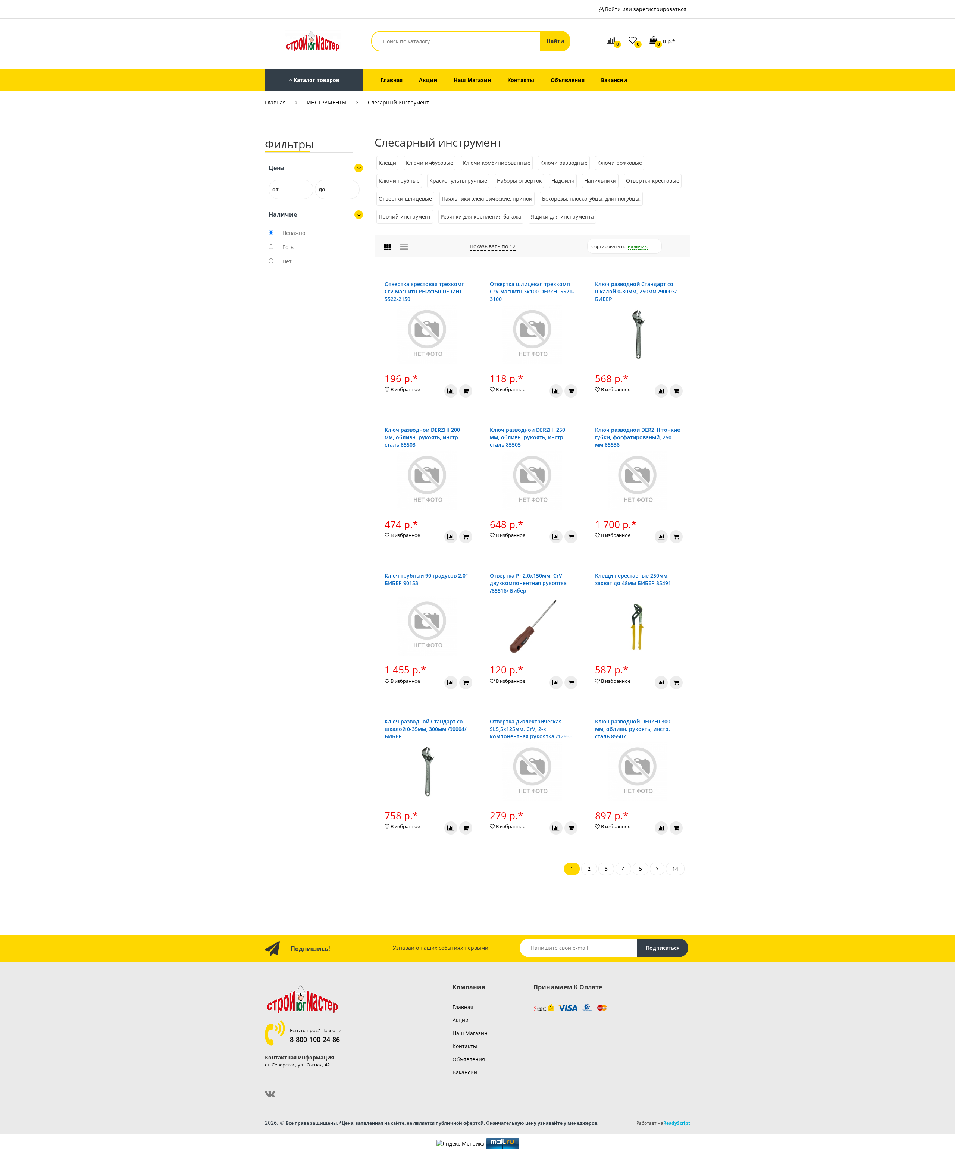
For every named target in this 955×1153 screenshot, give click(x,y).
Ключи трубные (399, 180)
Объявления (469, 1059)
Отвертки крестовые (652, 180)
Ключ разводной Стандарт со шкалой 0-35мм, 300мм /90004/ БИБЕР (425, 729)
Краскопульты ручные (458, 180)
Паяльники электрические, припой (487, 198)
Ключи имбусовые (429, 162)
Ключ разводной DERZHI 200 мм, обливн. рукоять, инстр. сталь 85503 (422, 437)
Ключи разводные (564, 162)
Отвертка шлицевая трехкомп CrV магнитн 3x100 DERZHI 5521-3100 (532, 291)
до (322, 189)
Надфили (562, 180)
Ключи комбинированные (496, 162)
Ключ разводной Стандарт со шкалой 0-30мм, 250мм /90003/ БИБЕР (636, 291)
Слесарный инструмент (398, 102)
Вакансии (465, 1072)
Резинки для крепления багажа (481, 216)
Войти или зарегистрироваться (645, 9)
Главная (275, 102)
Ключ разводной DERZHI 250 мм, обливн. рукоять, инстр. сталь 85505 (527, 437)
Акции (461, 1020)
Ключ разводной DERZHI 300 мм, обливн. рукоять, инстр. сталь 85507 (632, 729)
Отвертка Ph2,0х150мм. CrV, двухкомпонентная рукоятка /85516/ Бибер (528, 583)
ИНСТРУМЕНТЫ (327, 102)
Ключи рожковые (619, 162)
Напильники (600, 180)
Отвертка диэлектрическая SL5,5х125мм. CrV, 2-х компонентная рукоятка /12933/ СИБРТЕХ (532, 732)
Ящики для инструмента (562, 216)
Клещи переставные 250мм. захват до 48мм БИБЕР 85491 (633, 579)
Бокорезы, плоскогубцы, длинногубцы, (591, 198)
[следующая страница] (657, 869)
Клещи (387, 162)
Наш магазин (470, 1033)
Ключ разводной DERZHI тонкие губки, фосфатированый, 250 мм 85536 (637, 437)
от (275, 189)
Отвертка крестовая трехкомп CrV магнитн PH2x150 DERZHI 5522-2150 (425, 291)
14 (675, 868)
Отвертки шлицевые (405, 198)
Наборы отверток (519, 180)
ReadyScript (676, 1123)
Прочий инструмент (405, 216)
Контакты (465, 1046)
